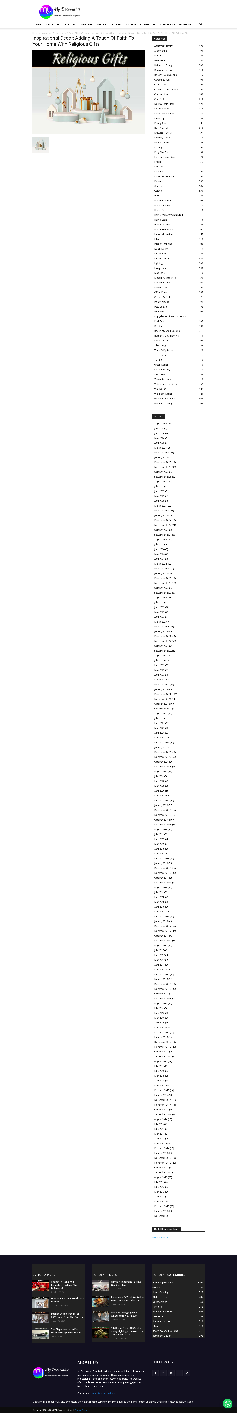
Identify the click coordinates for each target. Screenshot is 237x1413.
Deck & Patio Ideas (164, 103)
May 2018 (159, 901)
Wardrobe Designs (164, 393)
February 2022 (161, 684)
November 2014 (162, 1104)
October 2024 (161, 529)
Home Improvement (165, 214)
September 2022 (163, 650)
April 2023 (159, 616)
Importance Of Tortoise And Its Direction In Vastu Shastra (127, 1299)
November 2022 (162, 640)
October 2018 (161, 877)
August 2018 (160, 887)
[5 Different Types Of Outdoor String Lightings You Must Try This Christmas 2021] (100, 1332)
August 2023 (160, 597)
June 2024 (159, 549)
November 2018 (162, 872)
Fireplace (159, 161)
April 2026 (159, 442)
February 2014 (161, 1148)
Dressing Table (162, 137)
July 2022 (159, 660)
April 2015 (159, 1080)
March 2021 (160, 737)
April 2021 (159, 732)
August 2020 (160, 771)
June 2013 (159, 1186)
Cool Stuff (159, 98)
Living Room (147, 24)
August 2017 (160, 945)
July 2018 (159, 892)
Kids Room (160, 253)
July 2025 (159, 486)
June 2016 (159, 1012)
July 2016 (159, 1008)
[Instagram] (163, 1373)
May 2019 (159, 843)
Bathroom (52, 24)
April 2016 (159, 1022)
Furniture (86, 24)
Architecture (160, 50)
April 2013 (159, 1196)
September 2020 (163, 766)
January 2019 (161, 863)
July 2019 (159, 834)
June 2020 (159, 781)
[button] (201, 24)
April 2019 (159, 848)
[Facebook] (155, 1373)
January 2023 (161, 631)
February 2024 (161, 568)
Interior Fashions (163, 243)
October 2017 (161, 935)
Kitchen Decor (161, 258)
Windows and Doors (165, 398)
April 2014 (159, 1138)
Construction (161, 94)
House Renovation (164, 229)
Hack (156, 195)
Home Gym (160, 210)
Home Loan (160, 219)
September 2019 (163, 824)
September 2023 (163, 592)
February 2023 (161, 626)
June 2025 (159, 491)
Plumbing (159, 311)
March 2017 (160, 969)
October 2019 (161, 819)
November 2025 (162, 467)
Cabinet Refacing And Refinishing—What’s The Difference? (64, 1285)
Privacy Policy (81, 1410)
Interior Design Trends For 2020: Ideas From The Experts (67, 1315)
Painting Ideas (161, 301)
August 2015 (160, 1061)
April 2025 (159, 500)
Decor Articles (161, 108)
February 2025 (161, 510)
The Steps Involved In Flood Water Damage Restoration (66, 1331)
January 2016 (161, 1037)
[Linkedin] (171, 1373)
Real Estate (160, 321)
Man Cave (159, 272)
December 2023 (162, 578)
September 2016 (163, 998)
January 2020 (161, 805)
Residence (159, 326)
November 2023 (162, 583)
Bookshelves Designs (165, 74)
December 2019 (162, 810)
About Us (185, 24)
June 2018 (159, 897)
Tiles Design (160, 345)
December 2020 (162, 752)
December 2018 (162, 868)
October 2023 (161, 587)
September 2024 (163, 534)
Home (38, 24)
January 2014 (161, 1153)
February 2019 (161, 858)
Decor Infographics (164, 113)
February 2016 (161, 1032)
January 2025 (161, 515)
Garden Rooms (160, 1237)
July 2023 (159, 602)
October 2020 (161, 761)
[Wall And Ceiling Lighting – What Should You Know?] (100, 1316)
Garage (158, 185)
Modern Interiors (163, 282)
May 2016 (159, 1017)
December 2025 (162, 462)
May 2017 (159, 959)
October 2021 (161, 703)
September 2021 (163, 708)
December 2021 (162, 694)
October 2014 (161, 1109)
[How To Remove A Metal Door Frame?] (40, 1302)
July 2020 (159, 776)
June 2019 (159, 839)
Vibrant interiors (162, 379)
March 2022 (160, 679)
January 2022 (161, 689)
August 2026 (160, 423)
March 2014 (160, 1143)
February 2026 (161, 452)
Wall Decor (160, 388)
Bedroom (69, 24)
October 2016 (161, 993)
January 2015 (161, 1095)
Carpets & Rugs (162, 79)
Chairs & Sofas (162, 84)
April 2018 (159, 906)
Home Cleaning (162, 205)
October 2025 (161, 471)
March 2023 (160, 621)
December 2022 (162, 636)
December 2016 (162, 983)
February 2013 (161, 1206)
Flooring (158, 171)
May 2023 (159, 612)
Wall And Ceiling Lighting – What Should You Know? (125, 1314)
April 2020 (159, 790)
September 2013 (163, 1172)
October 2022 (161, 645)
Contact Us (167, 24)
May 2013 (159, 1191)
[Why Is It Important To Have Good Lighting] (100, 1285)
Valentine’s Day (162, 369)
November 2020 (162, 756)
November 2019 (162, 814)
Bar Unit (158, 55)
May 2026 (159, 438)
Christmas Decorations (166, 89)
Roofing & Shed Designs (167, 330)
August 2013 (160, 1177)
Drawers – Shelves (164, 132)
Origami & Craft (162, 297)
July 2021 (159, 718)
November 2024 (162, 525)
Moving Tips (160, 287)
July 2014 (159, 1124)
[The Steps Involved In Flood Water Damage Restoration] (40, 1333)
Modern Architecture (165, 277)
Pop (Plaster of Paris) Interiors (170, 316)
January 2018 (161, 921)
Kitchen (131, 24)
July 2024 (159, 544)
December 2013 (162, 1157)
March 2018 (160, 911)
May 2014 (159, 1133)
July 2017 (159, 950)
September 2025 (163, 476)
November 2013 (162, 1162)
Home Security (162, 224)
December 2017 (162, 926)
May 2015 (159, 1075)
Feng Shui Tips (161, 152)
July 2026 (159, 428)
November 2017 (162, 930)
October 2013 (161, 1167)
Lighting (158, 263)
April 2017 (159, 964)
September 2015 (163, 1056)
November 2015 (162, 1046)
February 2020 (161, 800)
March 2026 (160, 447)
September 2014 (163, 1114)
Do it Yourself (161, 127)
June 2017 (159, 954)
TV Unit (158, 359)
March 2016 (160, 1027)
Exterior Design (162, 142)
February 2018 (161, 916)
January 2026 (161, 457)
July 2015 (159, 1066)
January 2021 (161, 747)
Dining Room (161, 123)
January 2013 (161, 1211)
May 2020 (159, 785)
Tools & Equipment (164, 350)
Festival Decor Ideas (165, 156)
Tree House (160, 355)
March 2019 (160, 853)
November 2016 (162, 988)
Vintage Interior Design (166, 383)
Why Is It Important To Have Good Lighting (126, 1283)
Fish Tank (159, 166)
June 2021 (159, 723)
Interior (116, 24)
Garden (101, 24)
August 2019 (160, 829)
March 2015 (160, 1085)
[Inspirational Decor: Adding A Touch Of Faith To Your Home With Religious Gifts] (88, 133)
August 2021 (160, 713)
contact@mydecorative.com (104, 1393)
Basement (159, 60)
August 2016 (160, 1003)
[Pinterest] (179, 1373)
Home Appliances (163, 200)
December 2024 (162, 520)
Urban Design (161, 364)
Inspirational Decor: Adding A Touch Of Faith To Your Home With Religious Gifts (77, 33)
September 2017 (163, 940)
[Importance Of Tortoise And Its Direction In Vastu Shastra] (100, 1301)
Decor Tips (160, 118)
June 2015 (159, 1070)
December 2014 (162, 1099)
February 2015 (161, 1090)
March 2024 (160, 563)
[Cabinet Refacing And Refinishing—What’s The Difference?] (40, 1285)
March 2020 (160, 795)
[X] (187, 1373)
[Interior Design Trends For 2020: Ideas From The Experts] (40, 1317)
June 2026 (159, 433)
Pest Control (160, 306)
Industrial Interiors (163, 234)
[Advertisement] (146, 12)
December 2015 (162, 1041)
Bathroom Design (163, 65)
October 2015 (161, 1051)
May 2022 (159, 669)
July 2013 (159, 1182)
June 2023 (159, 607)
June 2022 (159, 665)
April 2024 (159, 558)
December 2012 (162, 1215)
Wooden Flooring (163, 403)
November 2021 (162, 698)
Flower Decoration (164, 176)
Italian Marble (161, 248)
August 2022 (160, 655)
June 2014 (159, 1128)
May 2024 (159, 554)
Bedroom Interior (163, 69)
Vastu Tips (159, 374)
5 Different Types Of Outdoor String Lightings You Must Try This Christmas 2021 (127, 1331)
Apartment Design (163, 45)
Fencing (158, 147)
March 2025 (160, 505)
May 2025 (159, 496)
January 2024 (161, 573)
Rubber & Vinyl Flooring (166, 335)
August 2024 (160, 539)
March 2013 (160, 1201)
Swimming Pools (163, 340)
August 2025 (160, 481)
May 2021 (159, 727)
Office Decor (161, 292)
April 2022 (159, 674)
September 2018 (163, 882)
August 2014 (160, 1119)
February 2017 (161, 974)
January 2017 (161, 979)
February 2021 (161, 742)
